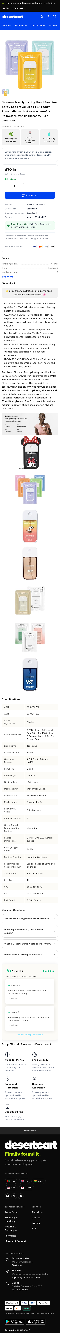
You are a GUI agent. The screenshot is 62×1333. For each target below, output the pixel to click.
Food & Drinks (38, 25)
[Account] (48, 16)
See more (7, 276)
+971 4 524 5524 (20, 1289)
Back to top (30, 1130)
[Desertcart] (12, 16)
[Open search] (42, 16)
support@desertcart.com (26, 1277)
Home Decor (21, 25)
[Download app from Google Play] (14, 1322)
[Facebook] (20, 1196)
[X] (14, 1196)
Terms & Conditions (17, 1329)
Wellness (6, 25)
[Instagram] (7, 1196)
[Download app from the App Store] (35, 1322)
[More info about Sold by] (45, 204)
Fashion (53, 25)
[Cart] (54, 16)
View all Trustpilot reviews (30, 1034)
